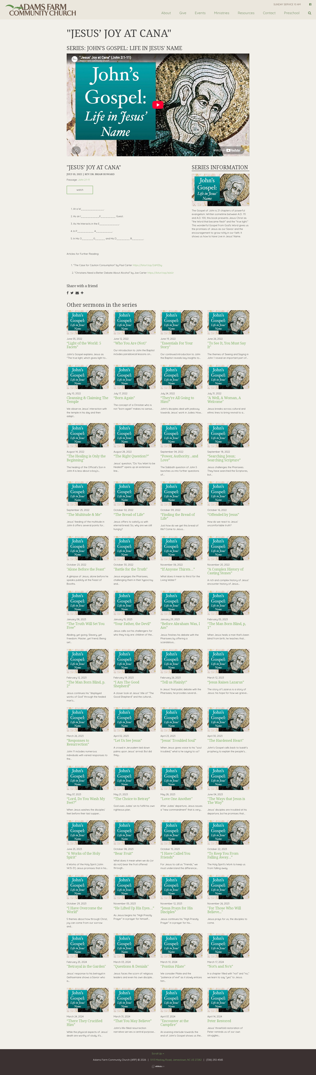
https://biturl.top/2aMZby (147, 265)
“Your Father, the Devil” (132, 623)
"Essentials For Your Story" (176, 345)
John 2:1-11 (84, 179)
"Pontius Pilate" (172, 966)
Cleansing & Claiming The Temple (87, 399)
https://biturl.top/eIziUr (160, 272)
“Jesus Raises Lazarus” (225, 682)
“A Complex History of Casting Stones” (225, 571)
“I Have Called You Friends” (175, 855)
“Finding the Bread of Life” (177, 516)
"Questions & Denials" (131, 966)
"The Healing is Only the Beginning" (86, 458)
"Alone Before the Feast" (86, 569)
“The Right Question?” (131, 456)
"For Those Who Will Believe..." (224, 910)
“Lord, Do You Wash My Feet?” (86, 800)
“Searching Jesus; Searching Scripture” (224, 458)
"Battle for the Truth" (131, 569)
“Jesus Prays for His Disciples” (176, 910)
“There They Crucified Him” (84, 1023)
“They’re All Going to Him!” (177, 399)
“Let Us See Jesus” (128, 740)
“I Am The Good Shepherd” (126, 684)
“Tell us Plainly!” (173, 682)
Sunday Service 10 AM (287, 4)
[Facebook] (310, 4)
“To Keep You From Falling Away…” (222, 855)
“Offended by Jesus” (223, 514)
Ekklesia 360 (158, 1066)
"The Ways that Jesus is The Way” (226, 800)
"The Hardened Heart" (225, 740)
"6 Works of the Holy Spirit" (83, 855)
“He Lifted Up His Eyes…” (134, 908)
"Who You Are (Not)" (130, 343)
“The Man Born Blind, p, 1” (226, 625)
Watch (80, 189)
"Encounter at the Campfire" (174, 1023)
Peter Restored (219, 1021)
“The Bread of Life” (129, 514)
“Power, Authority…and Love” (179, 458)
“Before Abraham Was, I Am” (180, 625)
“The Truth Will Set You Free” (86, 625)
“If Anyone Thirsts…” (177, 569)
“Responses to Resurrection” (78, 742)
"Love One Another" (176, 798)
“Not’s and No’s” (220, 966)
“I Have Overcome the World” (84, 910)
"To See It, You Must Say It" (226, 345)
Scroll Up (157, 1053)
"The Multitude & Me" (84, 514)
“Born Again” (124, 397)
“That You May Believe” (133, 1021)
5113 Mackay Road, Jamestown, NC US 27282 (176, 1059)
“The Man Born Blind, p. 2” (86, 684)
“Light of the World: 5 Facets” (84, 345)
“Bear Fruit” (123, 853)
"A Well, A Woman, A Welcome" (224, 399)
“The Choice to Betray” (132, 798)
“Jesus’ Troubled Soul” (178, 740)
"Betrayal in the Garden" (86, 966)
